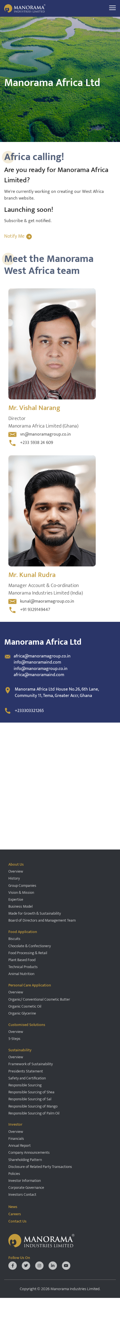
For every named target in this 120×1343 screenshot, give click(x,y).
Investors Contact (22, 1194)
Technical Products (23, 967)
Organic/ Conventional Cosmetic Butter (39, 999)
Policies (14, 1173)
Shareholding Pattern (25, 1160)
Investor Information (24, 1180)
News (12, 1207)
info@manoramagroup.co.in (41, 668)
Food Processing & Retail (27, 953)
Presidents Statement (25, 1071)
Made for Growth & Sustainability (34, 913)
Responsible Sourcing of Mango (32, 1106)
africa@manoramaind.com (39, 675)
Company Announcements (29, 1152)
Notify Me (14, 236)
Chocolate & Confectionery (29, 946)
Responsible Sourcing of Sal (29, 1099)
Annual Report (19, 1145)
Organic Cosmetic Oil (24, 1006)
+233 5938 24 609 (36, 442)
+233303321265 (29, 711)
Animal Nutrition (21, 974)
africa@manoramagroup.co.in (42, 656)
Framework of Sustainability (30, 1064)
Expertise (15, 899)
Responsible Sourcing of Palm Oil (33, 1113)
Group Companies (22, 885)
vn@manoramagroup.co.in (45, 434)
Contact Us (17, 1221)
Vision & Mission (21, 892)
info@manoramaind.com (37, 662)
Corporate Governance (26, 1187)
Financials (16, 1138)
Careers (14, 1214)
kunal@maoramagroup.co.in (47, 601)
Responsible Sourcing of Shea (31, 1092)
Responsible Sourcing (25, 1085)
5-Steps (14, 1038)
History (14, 878)
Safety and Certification (27, 1078)
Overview (15, 871)
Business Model (20, 906)
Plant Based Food (21, 960)
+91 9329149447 (35, 609)
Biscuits (14, 939)
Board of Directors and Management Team (42, 920)
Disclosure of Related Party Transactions (40, 1166)
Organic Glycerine (22, 1013)
